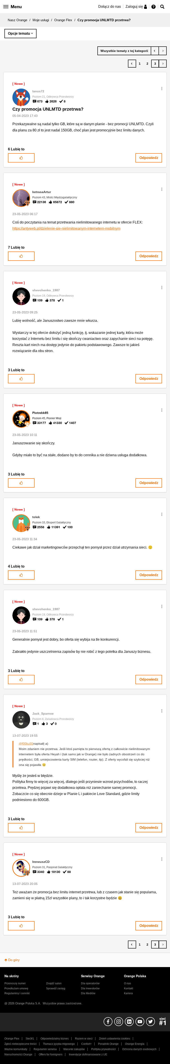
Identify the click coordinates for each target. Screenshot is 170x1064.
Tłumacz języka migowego (59, 1043)
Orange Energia (134, 1043)
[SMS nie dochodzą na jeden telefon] (155, 50)
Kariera (128, 993)
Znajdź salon (54, 983)
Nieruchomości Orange (18, 1054)
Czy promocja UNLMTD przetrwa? (47, 109)
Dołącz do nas (109, 6)
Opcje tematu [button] (19, 33)
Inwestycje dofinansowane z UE (88, 1054)
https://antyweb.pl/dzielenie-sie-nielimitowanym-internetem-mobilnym (66, 228)
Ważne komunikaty (15, 1049)
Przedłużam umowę (16, 988)
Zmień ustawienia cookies (114, 1038)
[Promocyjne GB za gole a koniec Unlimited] (162, 50)
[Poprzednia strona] (132, 64)
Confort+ (86, 1043)
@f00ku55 (26, 743)
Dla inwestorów (90, 988)
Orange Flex (63, 20)
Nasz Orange (17, 20)
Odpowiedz (148, 158)
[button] (161, 88)
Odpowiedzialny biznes (55, 1038)
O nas (127, 983)
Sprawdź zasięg (55, 988)
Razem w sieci (84, 1038)
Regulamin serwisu (45, 1049)
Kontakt (128, 988)
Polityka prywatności (103, 1049)
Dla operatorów (90, 983)
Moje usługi (41, 20)
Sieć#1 (30, 1038)
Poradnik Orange (108, 1043)
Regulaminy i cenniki (17, 993)
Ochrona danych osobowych (139, 1049)
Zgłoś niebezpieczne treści (20, 1043)
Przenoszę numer (15, 983)
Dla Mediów (88, 993)
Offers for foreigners (50, 1054)
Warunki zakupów (74, 1049)
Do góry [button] (14, 960)
